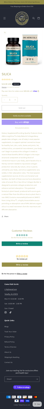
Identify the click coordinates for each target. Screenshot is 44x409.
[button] (4, 18)
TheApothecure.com (24, 405)
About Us (8, 352)
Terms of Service (10, 347)
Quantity (4, 95)
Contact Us (9, 362)
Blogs (7, 327)
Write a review (22, 243)
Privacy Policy (9, 337)
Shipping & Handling (12, 357)
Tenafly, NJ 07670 (11, 294)
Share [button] (6, 216)
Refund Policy (10, 342)
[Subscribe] (36, 379)
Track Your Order (11, 332)
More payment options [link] (22, 127)
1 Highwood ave (11, 289)
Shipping (4, 87)
